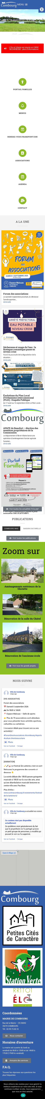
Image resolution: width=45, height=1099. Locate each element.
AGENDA (22, 184)
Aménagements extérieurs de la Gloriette (22, 587)
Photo (10, 742)
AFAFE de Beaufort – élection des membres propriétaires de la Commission (20, 430)
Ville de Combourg (17, 692)
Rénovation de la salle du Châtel (22, 618)
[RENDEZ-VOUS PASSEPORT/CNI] (22, 129)
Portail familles (22, 89)
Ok (23, 1095)
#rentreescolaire (18, 738)
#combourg (30, 735)
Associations (22, 160)
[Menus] (22, 106)
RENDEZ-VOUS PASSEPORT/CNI (23, 137)
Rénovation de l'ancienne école (22, 655)
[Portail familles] (22, 82)
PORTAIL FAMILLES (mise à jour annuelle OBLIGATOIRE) (20, 512)
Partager (20, 746)
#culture (7, 738)
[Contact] (22, 200)
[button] (41, 9)
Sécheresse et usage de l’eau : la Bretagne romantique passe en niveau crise (19, 349)
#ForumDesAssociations (14, 735)
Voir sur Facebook (9, 746)
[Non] (42, 1090)
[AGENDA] (22, 177)
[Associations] (22, 153)
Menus (22, 113)
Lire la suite (7, 302)
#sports (38, 735)
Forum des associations (15, 293)
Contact (22, 208)
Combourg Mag (11, 528)
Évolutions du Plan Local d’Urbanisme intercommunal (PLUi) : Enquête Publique (18, 397)
